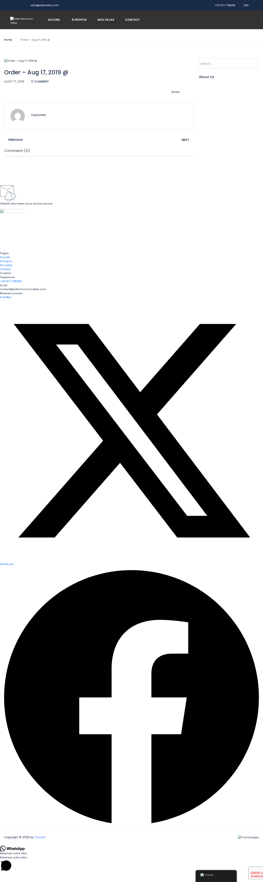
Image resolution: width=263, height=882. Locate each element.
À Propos (79, 20)
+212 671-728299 (225, 5)
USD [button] (246, 5)
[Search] (254, 64)
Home (8, 40)
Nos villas (106, 20)
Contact (132, 20)
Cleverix (40, 837)
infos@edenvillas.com (45, 5)
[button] (131, 864)
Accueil (54, 20)
